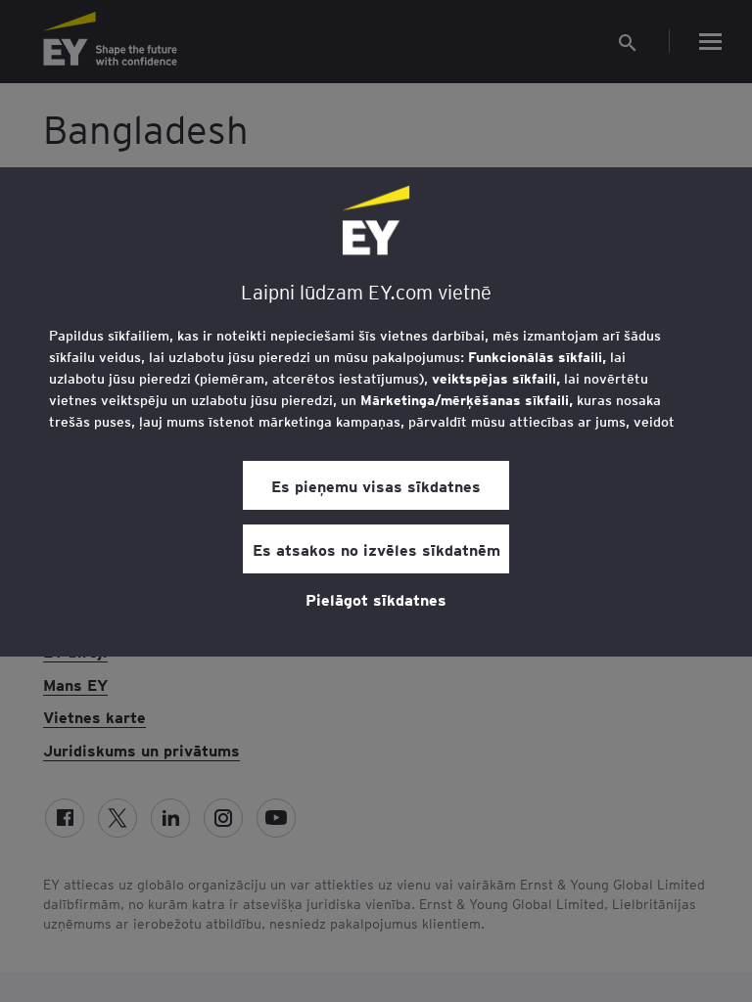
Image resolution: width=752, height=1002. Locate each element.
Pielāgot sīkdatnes (376, 599)
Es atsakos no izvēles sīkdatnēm (376, 549)
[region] (376, 412)
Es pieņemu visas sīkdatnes (376, 485)
